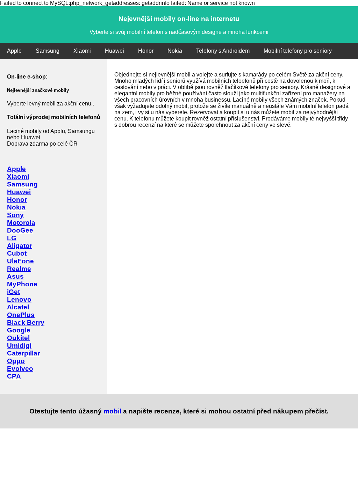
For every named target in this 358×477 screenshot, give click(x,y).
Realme (19, 268)
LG (11, 238)
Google (18, 330)
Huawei (114, 51)
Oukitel (18, 338)
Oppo (16, 361)
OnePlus (21, 314)
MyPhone (22, 284)
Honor (145, 51)
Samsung (47, 51)
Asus (15, 276)
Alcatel (18, 307)
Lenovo (19, 299)
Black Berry (25, 322)
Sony (15, 215)
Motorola (21, 222)
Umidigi (19, 345)
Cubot (17, 253)
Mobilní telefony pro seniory (298, 51)
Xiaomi (82, 51)
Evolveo (20, 368)
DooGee (20, 230)
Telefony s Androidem (223, 51)
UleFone (20, 261)
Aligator (19, 245)
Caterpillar (23, 353)
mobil (112, 411)
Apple (14, 51)
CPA (14, 376)
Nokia (174, 51)
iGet (13, 291)
